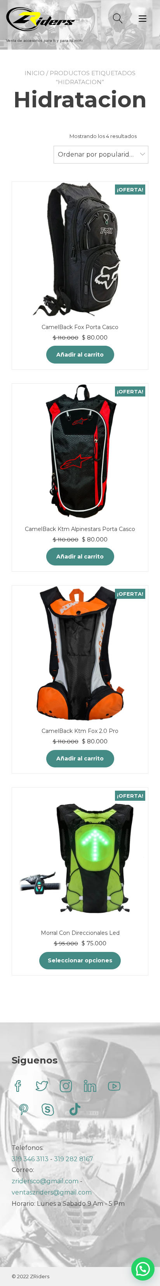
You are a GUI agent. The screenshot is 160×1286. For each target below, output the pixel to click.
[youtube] (114, 1087)
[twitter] (42, 1087)
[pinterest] (23, 1110)
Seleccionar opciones (80, 960)
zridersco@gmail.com (45, 1181)
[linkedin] (90, 1087)
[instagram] (66, 1087)
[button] (143, 1269)
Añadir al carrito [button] (80, 354)
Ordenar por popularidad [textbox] (97, 154)
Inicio (34, 73)
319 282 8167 (73, 1159)
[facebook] (18, 1087)
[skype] (48, 1110)
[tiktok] (75, 1110)
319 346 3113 (31, 1159)
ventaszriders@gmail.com (52, 1192)
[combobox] (101, 155)
